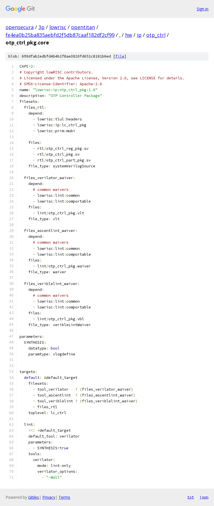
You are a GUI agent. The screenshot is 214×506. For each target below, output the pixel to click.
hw (128, 35)
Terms (64, 497)
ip (139, 35)
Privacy (48, 497)
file (119, 56)
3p (41, 27)
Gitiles (33, 497)
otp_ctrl (156, 35)
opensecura (20, 27)
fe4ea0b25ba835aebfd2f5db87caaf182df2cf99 (60, 35)
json (204, 497)
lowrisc (57, 27)
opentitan (83, 27)
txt (190, 497)
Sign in (202, 8)
